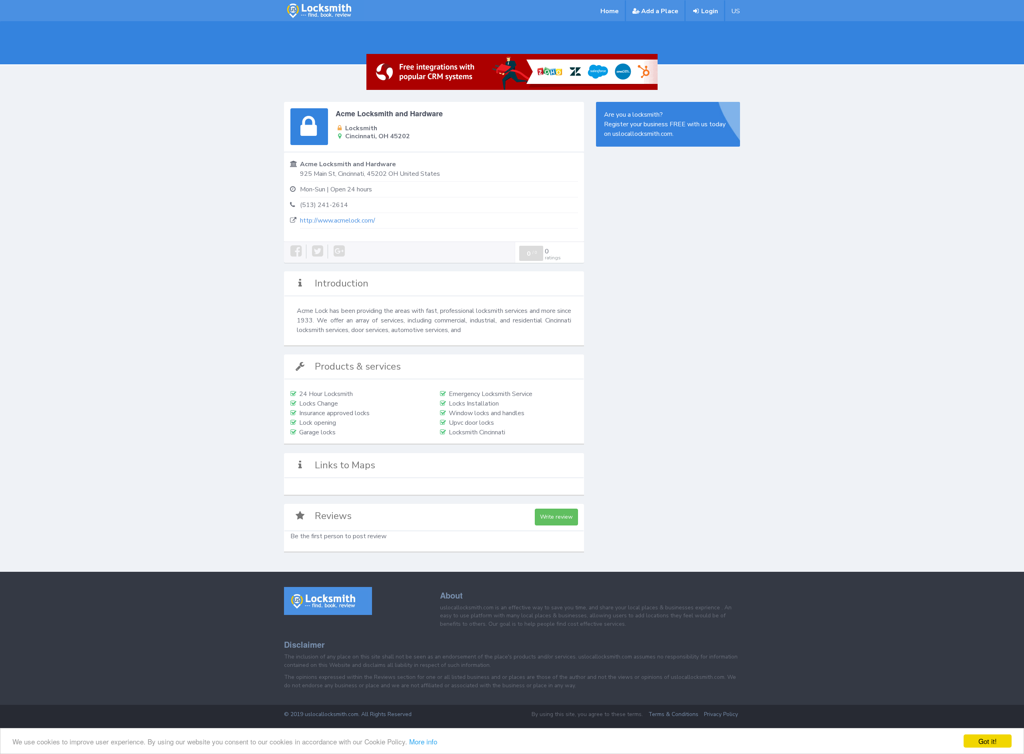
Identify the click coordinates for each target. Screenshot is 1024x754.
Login (709, 11)
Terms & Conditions (673, 714)
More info (423, 741)
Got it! (987, 741)
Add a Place (659, 11)
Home (609, 11)
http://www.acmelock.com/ (337, 220)
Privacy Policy (721, 714)
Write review (556, 517)
